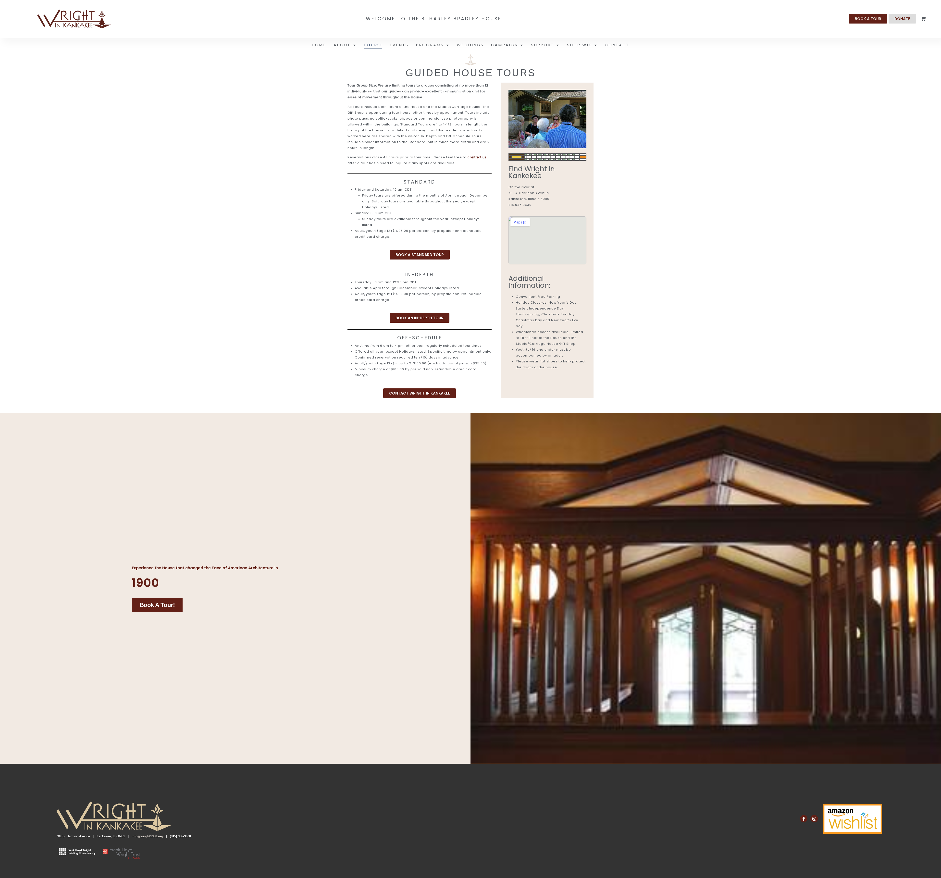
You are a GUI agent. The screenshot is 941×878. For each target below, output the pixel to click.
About (342, 45)
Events (399, 45)
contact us (477, 157)
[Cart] (923, 18)
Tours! (373, 45)
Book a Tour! (157, 605)
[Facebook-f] (804, 819)
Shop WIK (579, 45)
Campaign (504, 45)
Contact (617, 45)
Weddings (470, 45)
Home (319, 45)
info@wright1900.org (147, 836)
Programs (430, 45)
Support (542, 45)
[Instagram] (814, 819)
